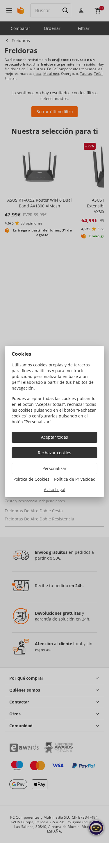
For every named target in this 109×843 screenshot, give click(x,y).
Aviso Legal (54, 489)
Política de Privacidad (75, 479)
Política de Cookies (31, 479)
